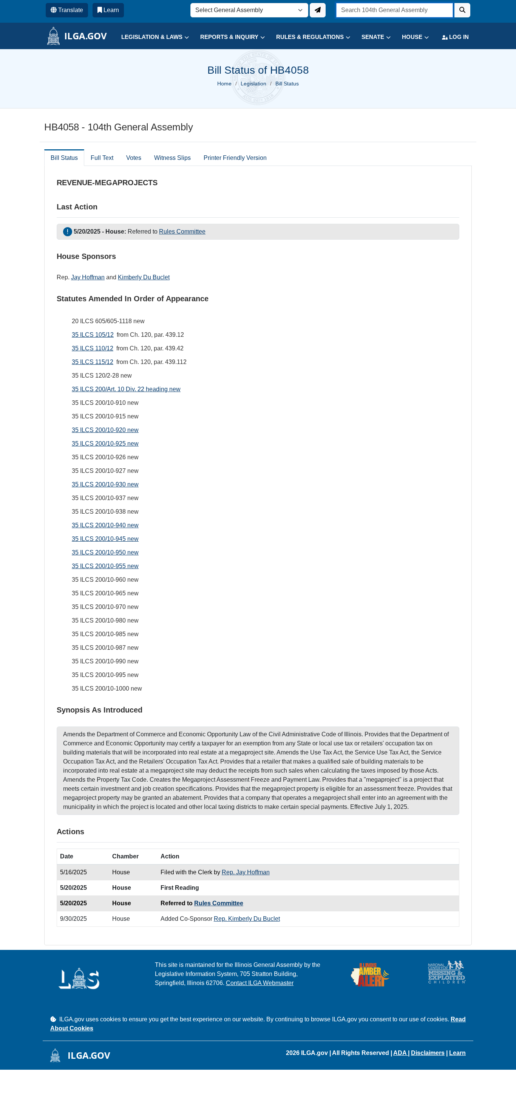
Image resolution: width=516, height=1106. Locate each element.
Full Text (102, 158)
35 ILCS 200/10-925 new (105, 443)
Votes (133, 158)
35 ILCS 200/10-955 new (105, 566)
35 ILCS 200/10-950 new (105, 552)
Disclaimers (428, 1053)
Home (224, 84)
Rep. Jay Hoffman (246, 872)
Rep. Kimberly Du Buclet (247, 918)
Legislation (253, 84)
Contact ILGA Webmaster (260, 983)
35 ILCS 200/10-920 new (105, 430)
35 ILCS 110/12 (92, 348)
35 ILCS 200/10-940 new (105, 525)
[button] (149, 37)
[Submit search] (462, 10)
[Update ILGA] (318, 10)
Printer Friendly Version (235, 158)
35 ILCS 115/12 (92, 362)
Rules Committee (182, 231)
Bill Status (64, 158)
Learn (457, 1053)
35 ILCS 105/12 (93, 334)
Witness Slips (172, 158)
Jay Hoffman (88, 277)
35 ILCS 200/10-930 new (105, 484)
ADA (400, 1053)
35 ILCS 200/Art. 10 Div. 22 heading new (126, 389)
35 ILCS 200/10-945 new (105, 539)
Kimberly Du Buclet (144, 277)
